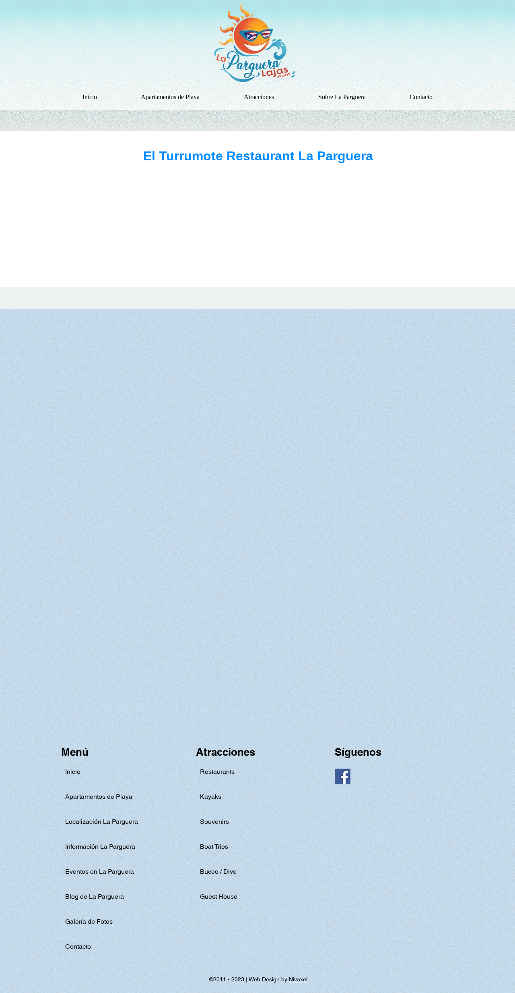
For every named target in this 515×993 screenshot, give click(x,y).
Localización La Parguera (101, 821)
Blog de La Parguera (94, 896)
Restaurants (217, 771)
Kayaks (210, 796)
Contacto (78, 946)
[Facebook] (342, 776)
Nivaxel (298, 979)
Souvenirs (214, 821)
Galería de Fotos (89, 921)
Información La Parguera (100, 846)
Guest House (218, 896)
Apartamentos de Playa (98, 796)
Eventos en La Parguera (99, 871)
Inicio (72, 771)
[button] (259, 97)
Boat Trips (214, 846)
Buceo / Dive (218, 871)
